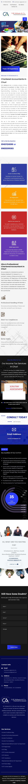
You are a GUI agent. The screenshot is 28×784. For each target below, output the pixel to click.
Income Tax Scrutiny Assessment (10, 735)
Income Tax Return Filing (8, 732)
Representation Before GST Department (12, 761)
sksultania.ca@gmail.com (20, 2)
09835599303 (7, 148)
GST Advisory (5, 755)
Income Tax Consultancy (8, 741)
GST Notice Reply (6, 764)
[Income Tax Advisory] (14, 387)
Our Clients (21, 5)
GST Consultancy (6, 758)
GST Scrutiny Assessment (8, 752)
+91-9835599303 (7, 2)
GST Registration (6, 747)
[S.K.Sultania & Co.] (14, 14)
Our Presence (13, 5)
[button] (2, 27)
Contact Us (14, 7)
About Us (5, 5)
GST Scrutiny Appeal (7, 766)
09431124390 (7, 144)
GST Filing (4, 749)
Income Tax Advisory (14, 394)
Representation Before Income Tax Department (13, 744)
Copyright (5, 776)
